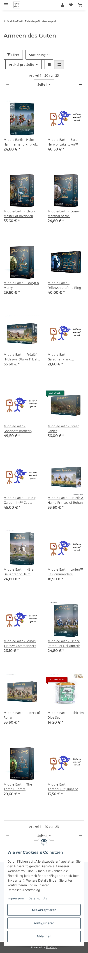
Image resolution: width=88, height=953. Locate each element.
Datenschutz (37, 898)
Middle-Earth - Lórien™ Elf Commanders (65, 571)
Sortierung (37, 55)
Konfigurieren (44, 923)
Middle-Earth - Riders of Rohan (22, 715)
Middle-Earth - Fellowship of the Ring (64, 285)
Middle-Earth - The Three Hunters (18, 786)
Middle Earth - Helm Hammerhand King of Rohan (20, 142)
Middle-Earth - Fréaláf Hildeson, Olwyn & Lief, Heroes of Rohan (21, 357)
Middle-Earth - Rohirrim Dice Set (66, 715)
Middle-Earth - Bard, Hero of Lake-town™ (63, 141)
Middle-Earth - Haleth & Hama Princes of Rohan (65, 500)
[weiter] (80, 84)
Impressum (15, 898)
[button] (62, 4)
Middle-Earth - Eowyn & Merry (21, 285)
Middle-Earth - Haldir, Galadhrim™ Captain (20, 500)
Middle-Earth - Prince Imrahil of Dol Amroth (64, 643)
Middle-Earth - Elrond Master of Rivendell (20, 213)
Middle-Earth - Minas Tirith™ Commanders (20, 643)
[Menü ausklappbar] (6, 3)
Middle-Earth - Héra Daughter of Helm (19, 571)
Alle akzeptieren (44, 910)
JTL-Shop (51, 947)
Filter (14, 55)
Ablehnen (44, 936)
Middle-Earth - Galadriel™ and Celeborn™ (59, 357)
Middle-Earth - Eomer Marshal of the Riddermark (64, 213)
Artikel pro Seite (21, 64)
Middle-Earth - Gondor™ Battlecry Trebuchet (18, 428)
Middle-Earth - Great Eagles (63, 428)
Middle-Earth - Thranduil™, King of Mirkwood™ (63, 786)
